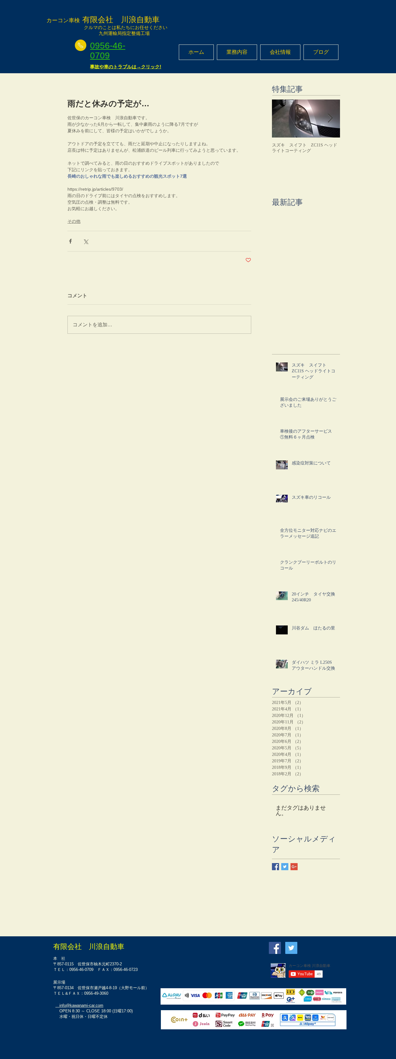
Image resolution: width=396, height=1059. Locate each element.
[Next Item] (330, 118)
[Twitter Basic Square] (284, 866)
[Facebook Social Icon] (275, 948)
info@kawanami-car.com (79, 1005)
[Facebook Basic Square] (275, 866)
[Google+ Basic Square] (294, 866)
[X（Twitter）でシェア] (85, 241)
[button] (237, 52)
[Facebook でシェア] (70, 241)
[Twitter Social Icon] (291, 948)
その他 (73, 221)
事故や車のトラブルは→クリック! (125, 66)
